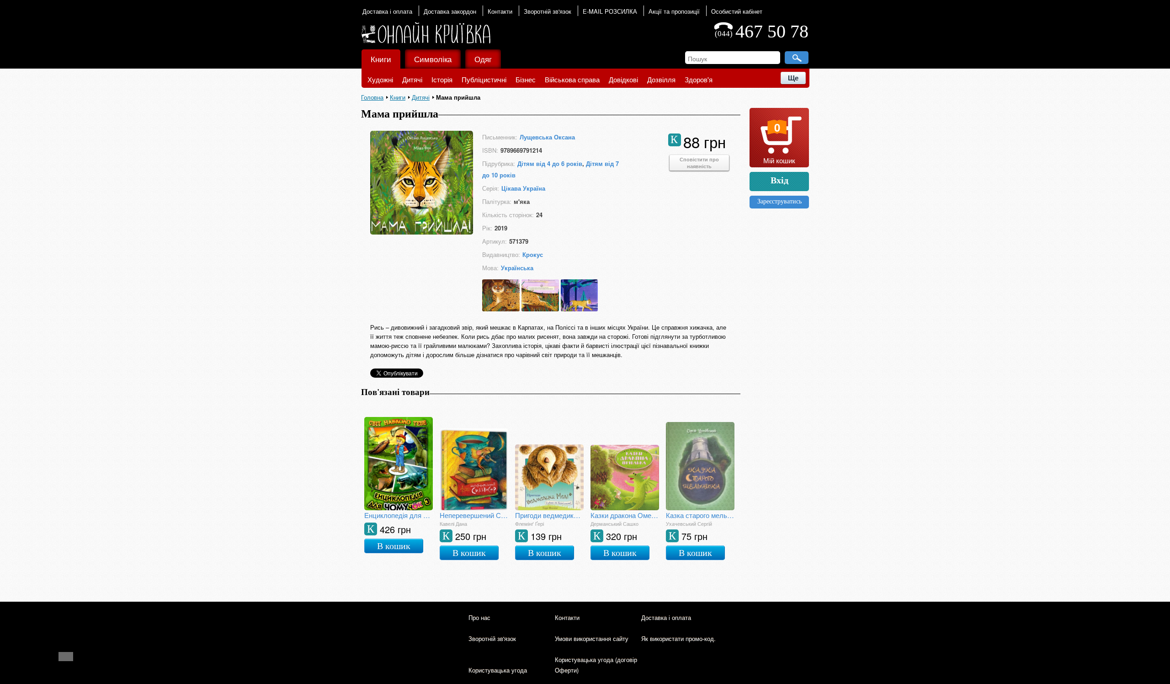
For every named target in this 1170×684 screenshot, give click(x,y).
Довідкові (623, 79)
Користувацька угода (497, 670)
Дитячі (412, 79)
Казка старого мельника (700, 515)
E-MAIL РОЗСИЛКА (610, 11)
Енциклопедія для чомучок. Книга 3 (398, 515)
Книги (381, 58)
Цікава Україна (523, 188)
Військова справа (572, 79)
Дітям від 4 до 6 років (549, 163)
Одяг (483, 58)
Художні (380, 79)
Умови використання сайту (591, 638)
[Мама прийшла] (421, 231)
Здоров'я (699, 79)
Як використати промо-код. (678, 638)
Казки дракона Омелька (624, 515)
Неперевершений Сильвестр (474, 515)
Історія (441, 79)
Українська (517, 267)
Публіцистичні (484, 79)
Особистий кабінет (736, 11)
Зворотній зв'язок (547, 11)
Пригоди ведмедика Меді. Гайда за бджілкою (549, 515)
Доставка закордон (450, 11)
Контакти (500, 11)
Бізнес (526, 79)
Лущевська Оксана (547, 137)
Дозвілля (661, 79)
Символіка (433, 58)
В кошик (393, 546)
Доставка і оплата (387, 11)
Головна (372, 97)
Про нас (479, 617)
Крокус (532, 254)
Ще (793, 78)
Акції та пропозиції (674, 11)
